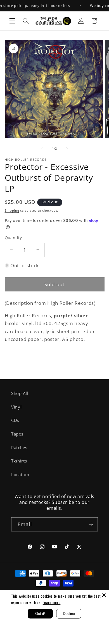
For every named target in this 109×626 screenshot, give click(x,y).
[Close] (104, 595)
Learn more (52, 602)
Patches (19, 448)
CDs (15, 420)
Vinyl (16, 407)
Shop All (19, 393)
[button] (12, 21)
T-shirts (19, 461)
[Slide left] (41, 148)
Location (20, 474)
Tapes (17, 434)
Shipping (12, 210)
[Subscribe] (91, 524)
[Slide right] (67, 148)
